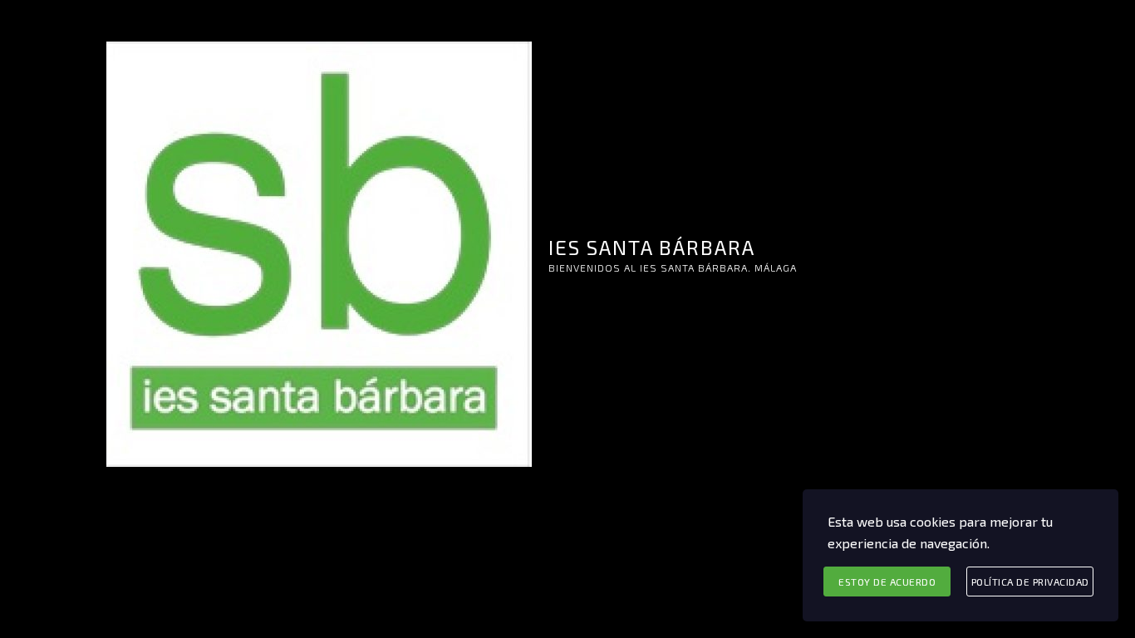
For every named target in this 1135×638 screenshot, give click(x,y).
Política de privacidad (1030, 581)
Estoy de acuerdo (887, 581)
